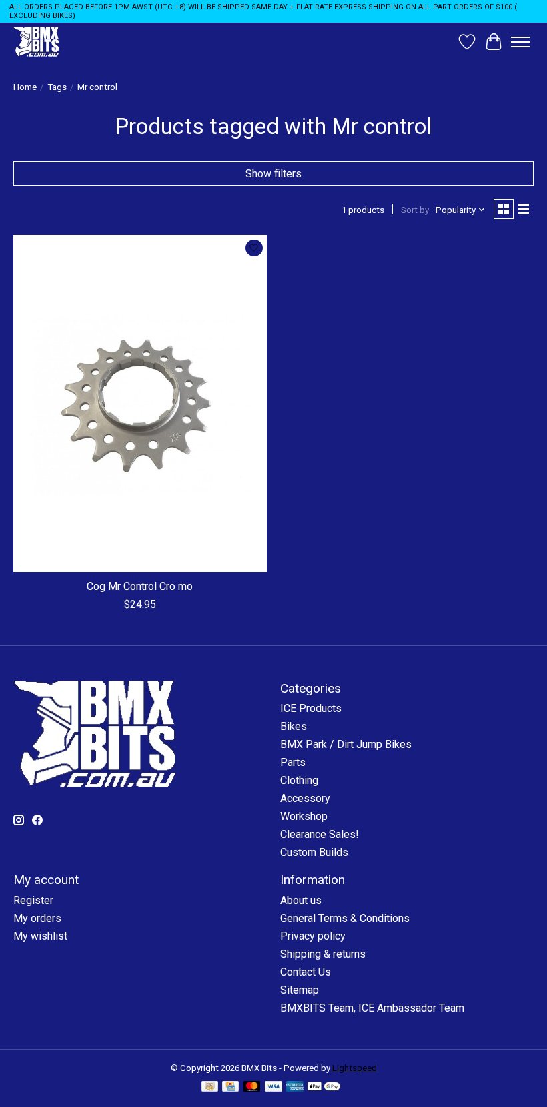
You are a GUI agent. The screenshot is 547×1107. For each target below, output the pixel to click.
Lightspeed (354, 1068)
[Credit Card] (230, 1087)
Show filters (273, 173)
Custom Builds (314, 852)
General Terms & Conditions (345, 918)
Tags (57, 87)
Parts (293, 762)
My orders (37, 918)
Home (25, 87)
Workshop (304, 816)
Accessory (305, 798)
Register (33, 900)
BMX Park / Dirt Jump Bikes (346, 744)
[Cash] (209, 1087)
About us (301, 900)
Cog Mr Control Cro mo (140, 586)
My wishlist (40, 936)
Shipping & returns (323, 954)
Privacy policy (313, 936)
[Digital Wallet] (324, 1087)
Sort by (415, 210)
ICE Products (311, 708)
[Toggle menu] (520, 42)
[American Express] (295, 1087)
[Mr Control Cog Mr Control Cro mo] (140, 403)
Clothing (299, 780)
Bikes (293, 726)
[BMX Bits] (36, 42)
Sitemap (299, 990)
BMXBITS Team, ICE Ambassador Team (372, 1008)
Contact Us (305, 972)
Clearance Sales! (319, 834)
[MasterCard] (252, 1087)
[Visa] (273, 1087)
